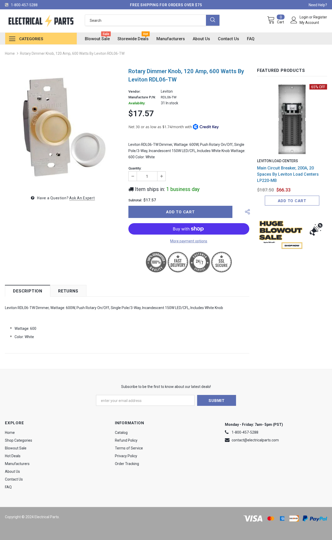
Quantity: (134, 168)
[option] (63, 127)
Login (304, 17)
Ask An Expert (82, 198)
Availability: (136, 103)
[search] (145, 20)
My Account (309, 22)
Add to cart (292, 201)
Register (320, 17)
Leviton (167, 91)
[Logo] (41, 21)
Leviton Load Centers (277, 161)
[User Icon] (294, 20)
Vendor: (134, 92)
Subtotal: (135, 200)
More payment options (188, 241)
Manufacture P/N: (142, 97)
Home (10, 53)
